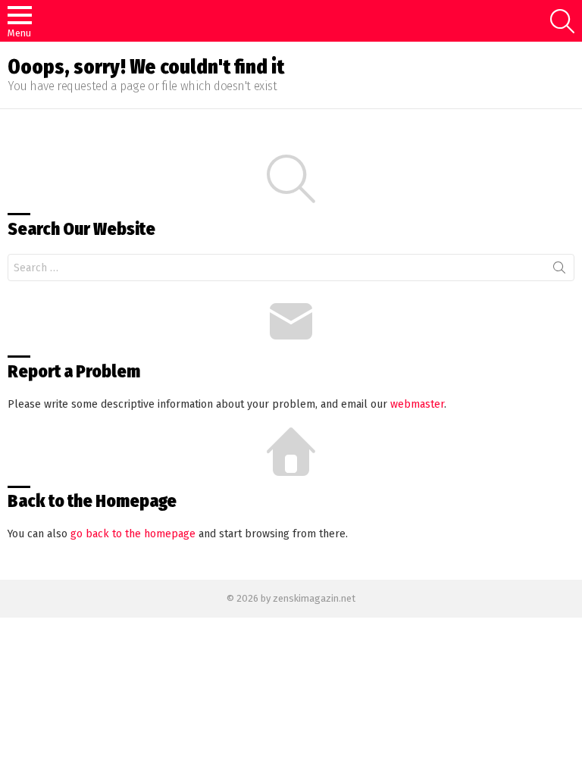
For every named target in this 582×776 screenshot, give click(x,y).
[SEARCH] (562, 21)
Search (559, 270)
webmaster (417, 404)
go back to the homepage (133, 533)
